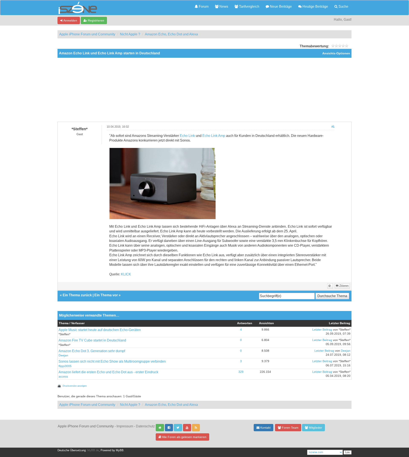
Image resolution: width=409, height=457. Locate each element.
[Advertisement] (204, 90)
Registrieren (95, 20)
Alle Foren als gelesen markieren (183, 437)
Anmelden (70, 20)
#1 (332, 126)
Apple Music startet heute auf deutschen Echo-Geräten (100, 330)
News (223, 6)
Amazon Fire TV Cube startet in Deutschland (92, 340)
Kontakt (265, 427)
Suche (343, 6)
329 (240, 371)
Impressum (125, 426)
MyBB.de (93, 450)
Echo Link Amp (213, 135)
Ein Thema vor (106, 295)
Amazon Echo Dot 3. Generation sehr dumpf (92, 351)
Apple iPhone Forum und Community (87, 34)
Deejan (63, 355)
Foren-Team (289, 427)
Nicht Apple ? (130, 34)
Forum (203, 6)
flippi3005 (65, 366)
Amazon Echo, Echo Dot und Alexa (171, 34)
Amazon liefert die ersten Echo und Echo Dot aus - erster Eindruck (108, 372)
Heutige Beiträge (315, 6)
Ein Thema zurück (77, 295)
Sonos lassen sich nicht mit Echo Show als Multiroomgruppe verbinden (112, 361)
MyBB (120, 450)
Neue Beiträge (280, 6)
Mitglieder (315, 427)
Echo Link (187, 135)
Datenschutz (145, 426)
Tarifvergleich (248, 6)
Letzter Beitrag (322, 329)
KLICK (126, 274)
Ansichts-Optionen (336, 53)
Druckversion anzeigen (75, 386)
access (63, 376)
